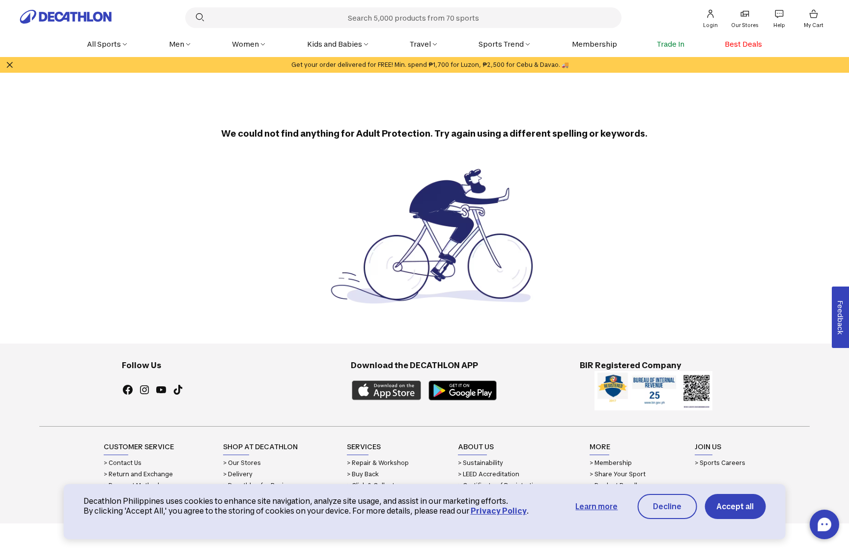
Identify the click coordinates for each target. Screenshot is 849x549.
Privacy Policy (499, 511)
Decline (667, 506)
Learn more (596, 506)
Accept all (735, 506)
